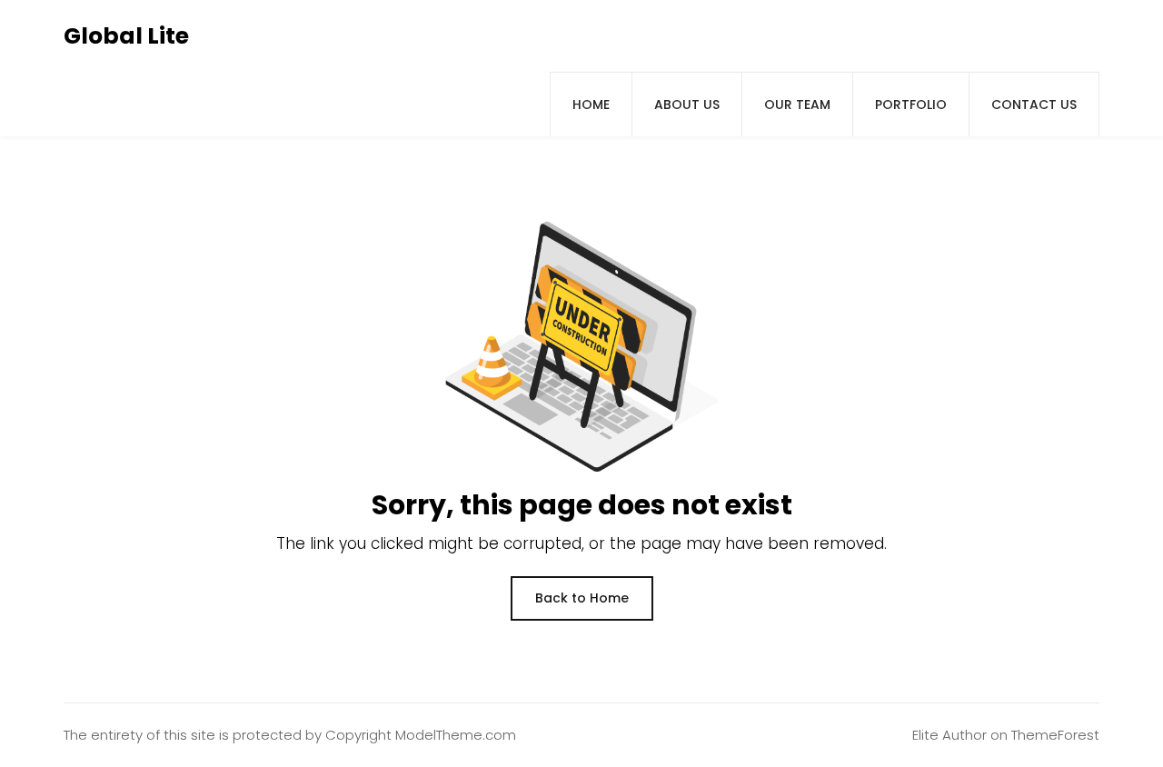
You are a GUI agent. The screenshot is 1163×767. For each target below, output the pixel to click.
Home (591, 104)
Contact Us (1034, 104)
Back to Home (582, 598)
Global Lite (126, 36)
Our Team (797, 104)
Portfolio (911, 104)
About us (687, 104)
